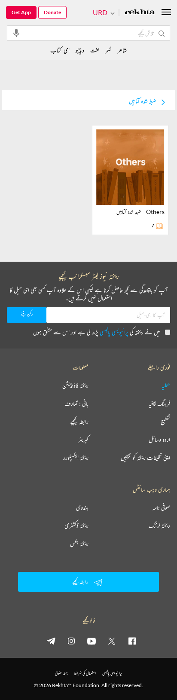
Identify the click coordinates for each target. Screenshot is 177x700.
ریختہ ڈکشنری (76, 525)
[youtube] (91, 641)
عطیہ (166, 385)
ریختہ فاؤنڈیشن (75, 385)
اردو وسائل (159, 439)
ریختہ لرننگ (159, 525)
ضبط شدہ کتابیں (142, 101)
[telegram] (51, 641)
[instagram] (71, 641)
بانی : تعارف (76, 403)
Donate (52, 12)
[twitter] (112, 641)
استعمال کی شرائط (85, 673)
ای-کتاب (60, 50)
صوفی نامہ (161, 507)
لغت (94, 50)
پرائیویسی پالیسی (114, 332)
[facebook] (132, 641)
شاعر (122, 50)
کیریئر (83, 439)
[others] (130, 180)
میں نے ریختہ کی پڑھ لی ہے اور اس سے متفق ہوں (96, 332)
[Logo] (139, 13)
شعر (108, 50)
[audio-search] (16, 33)
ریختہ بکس (79, 543)
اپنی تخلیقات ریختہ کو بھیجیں (145, 457)
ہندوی (82, 507)
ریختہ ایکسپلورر (75, 457)
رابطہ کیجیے (79, 421)
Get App (21, 12)
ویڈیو (80, 50)
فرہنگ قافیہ (159, 403)
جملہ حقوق (61, 673)
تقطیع (165, 421)
